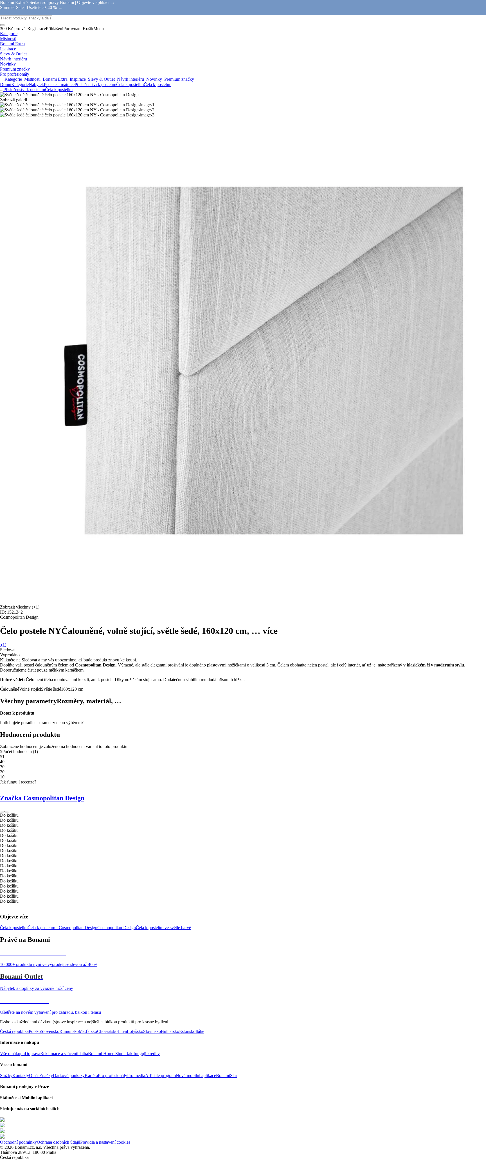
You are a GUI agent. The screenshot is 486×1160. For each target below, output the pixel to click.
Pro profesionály (112, 1075)
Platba (82, 1053)
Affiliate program (160, 1075)
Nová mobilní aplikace (196, 1075)
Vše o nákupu (12, 1053)
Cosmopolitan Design (116, 927)
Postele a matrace (59, 84)
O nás (34, 1075)
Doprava (32, 1053)
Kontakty (20, 1075)
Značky (46, 1075)
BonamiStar (226, 1075)
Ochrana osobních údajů (58, 1142)
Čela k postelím (157, 84)
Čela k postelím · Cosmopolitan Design (62, 927)
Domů (5, 84)
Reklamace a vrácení (58, 1053)
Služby (6, 1075)
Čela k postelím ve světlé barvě (163, 927)
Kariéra (91, 1075)
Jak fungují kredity (143, 1053)
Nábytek (36, 84)
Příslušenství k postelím (95, 84)
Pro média (136, 1075)
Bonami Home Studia (107, 1053)
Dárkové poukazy (69, 1075)
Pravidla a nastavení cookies (105, 1142)
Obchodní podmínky (18, 1142)
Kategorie (20, 84)
